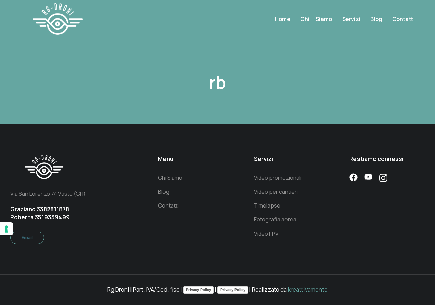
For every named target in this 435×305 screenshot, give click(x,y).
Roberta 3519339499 (40, 217)
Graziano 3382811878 (39, 209)
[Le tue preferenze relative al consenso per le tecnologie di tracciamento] (6, 228)
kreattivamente (308, 289)
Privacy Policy (198, 289)
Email (27, 237)
